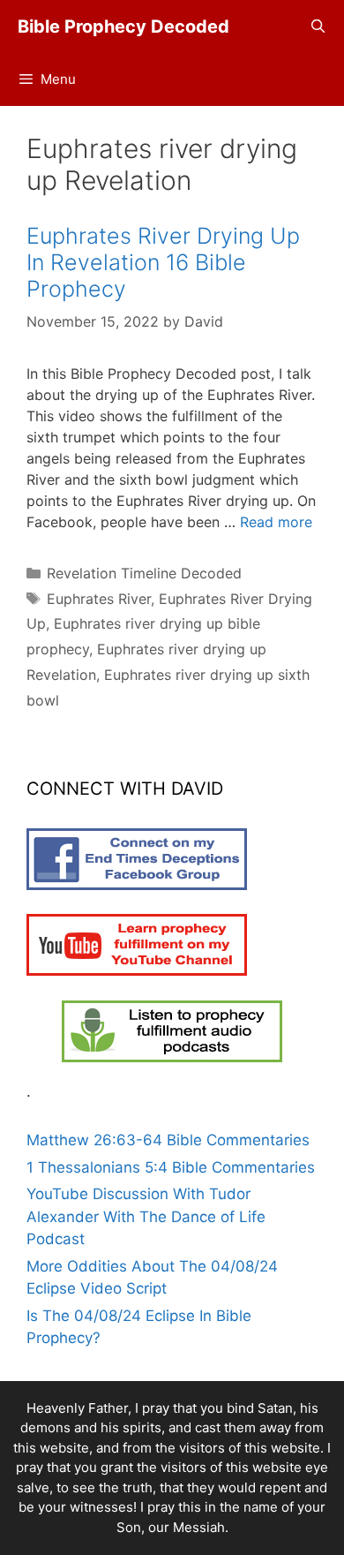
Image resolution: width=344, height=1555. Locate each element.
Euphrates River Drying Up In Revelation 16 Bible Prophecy (163, 262)
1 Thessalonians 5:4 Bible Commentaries (170, 1167)
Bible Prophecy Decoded (123, 26)
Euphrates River (99, 599)
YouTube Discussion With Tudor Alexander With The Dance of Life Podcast (145, 1216)
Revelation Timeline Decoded (144, 573)
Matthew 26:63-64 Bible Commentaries (168, 1140)
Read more (276, 522)
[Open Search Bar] (318, 26)
